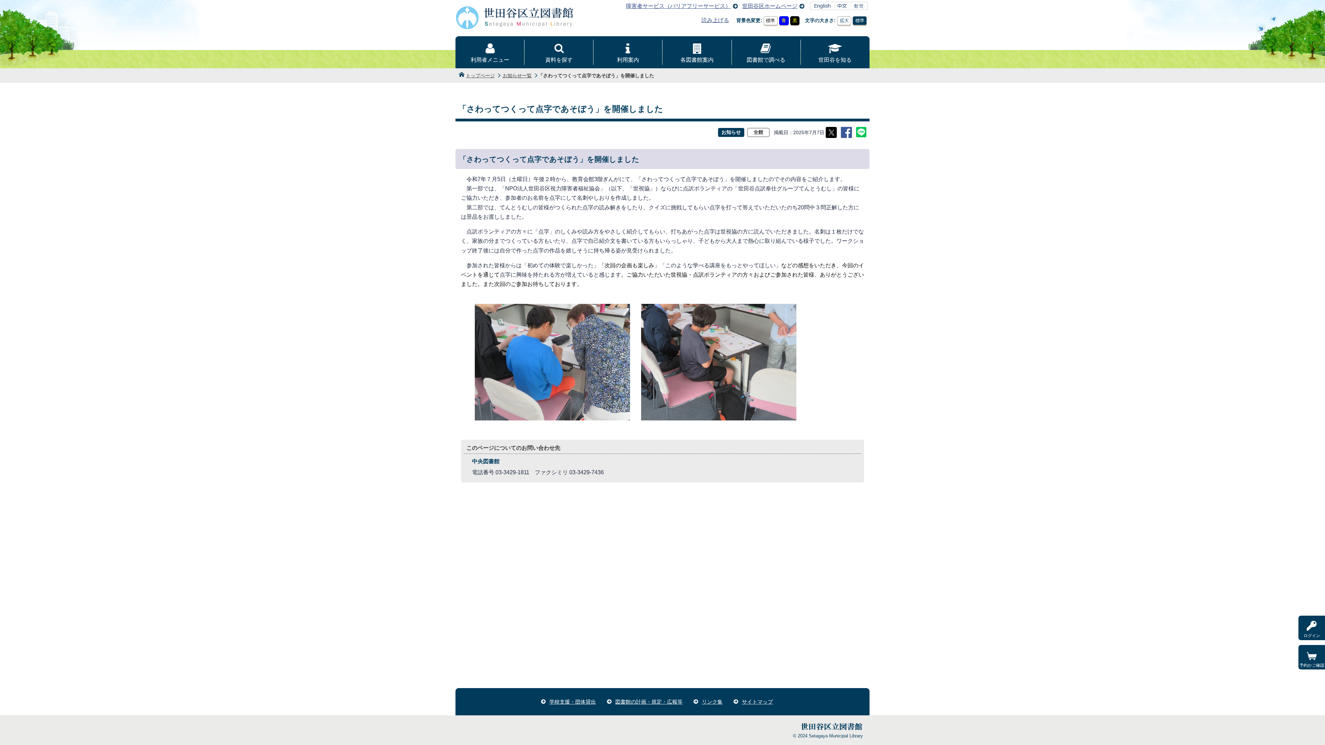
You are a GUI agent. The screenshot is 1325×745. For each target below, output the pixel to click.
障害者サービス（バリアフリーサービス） (678, 6)
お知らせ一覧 (517, 75)
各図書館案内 (697, 60)
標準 (770, 20)
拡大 (844, 20)
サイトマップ (757, 702)
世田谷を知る (835, 60)
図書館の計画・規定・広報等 (649, 702)
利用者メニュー (490, 60)
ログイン (1312, 635)
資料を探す (559, 60)
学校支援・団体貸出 (572, 702)
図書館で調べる (766, 60)
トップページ (480, 75)
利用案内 (628, 60)
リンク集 (712, 702)
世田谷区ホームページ (769, 6)
